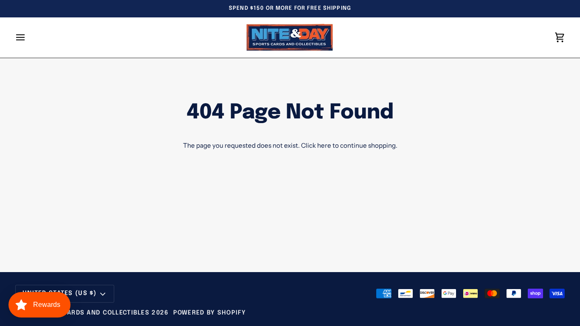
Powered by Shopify (209, 313)
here (324, 145)
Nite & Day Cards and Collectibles (86, 313)
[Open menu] (28, 37)
